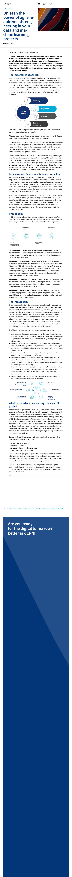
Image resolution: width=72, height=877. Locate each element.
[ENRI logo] (8, 4)
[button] (39, 4)
